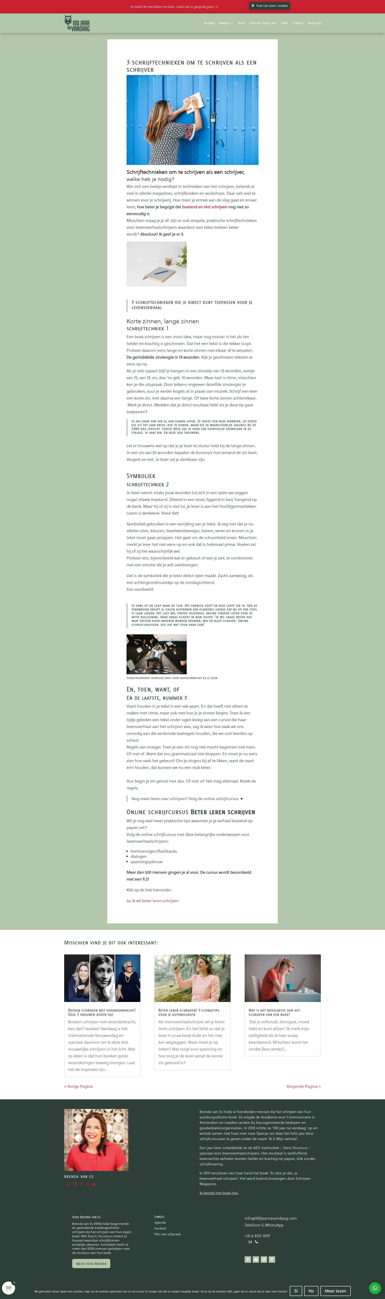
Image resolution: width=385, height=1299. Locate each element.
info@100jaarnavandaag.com (271, 1218)
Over (241, 23)
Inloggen (314, 23)
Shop (284, 23)
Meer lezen (335, 1291)
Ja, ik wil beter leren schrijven (153, 901)
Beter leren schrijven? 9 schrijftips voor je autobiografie (189, 1012)
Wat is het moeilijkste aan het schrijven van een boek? (274, 1012)
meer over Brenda (91, 1263)
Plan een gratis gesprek (272, 5)
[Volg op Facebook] (248, 1259)
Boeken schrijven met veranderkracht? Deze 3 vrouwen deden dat (102, 1012)
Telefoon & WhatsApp (264, 1225)
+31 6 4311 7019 (257, 1236)
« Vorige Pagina (78, 1086)
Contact (298, 23)
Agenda (209, 23)
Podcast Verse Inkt (263, 23)
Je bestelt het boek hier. (219, 1192)
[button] (375, 1288)
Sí (296, 1291)
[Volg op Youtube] (256, 1259)
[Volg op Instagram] (264, 1259)
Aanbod (224, 23)
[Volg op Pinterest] (272, 1259)
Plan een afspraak (167, 1234)
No (311, 1291)
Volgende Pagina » (304, 1086)
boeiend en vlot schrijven (204, 207)
